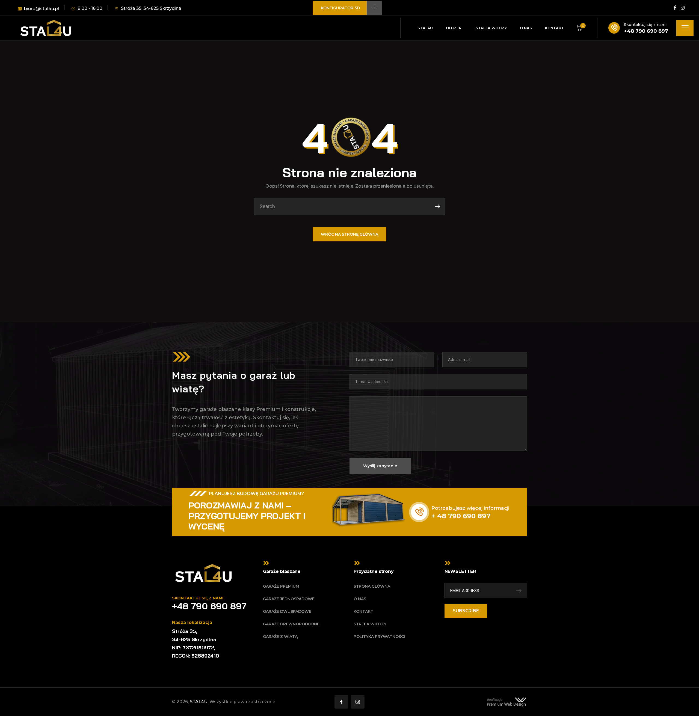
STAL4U (199, 701)
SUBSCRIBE (466, 610)
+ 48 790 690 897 (460, 516)
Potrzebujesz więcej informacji (470, 508)
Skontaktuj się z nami (645, 24)
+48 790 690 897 (646, 31)
